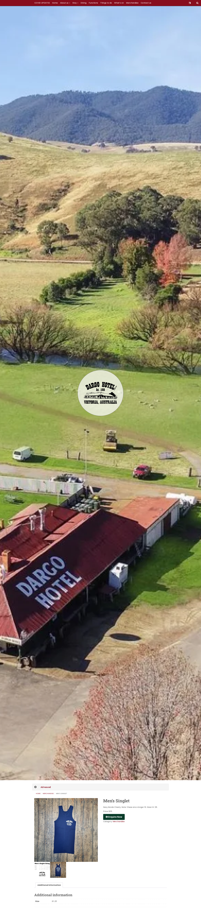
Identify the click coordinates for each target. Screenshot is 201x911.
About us (64, 3)
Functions (93, 3)
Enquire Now (115, 817)
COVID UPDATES (42, 3)
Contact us (146, 3)
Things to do (106, 3)
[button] (190, 3)
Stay (74, 3)
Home (55, 3)
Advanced (46, 787)
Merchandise (132, 3)
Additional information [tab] (49, 885)
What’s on (119, 3)
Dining (83, 3)
